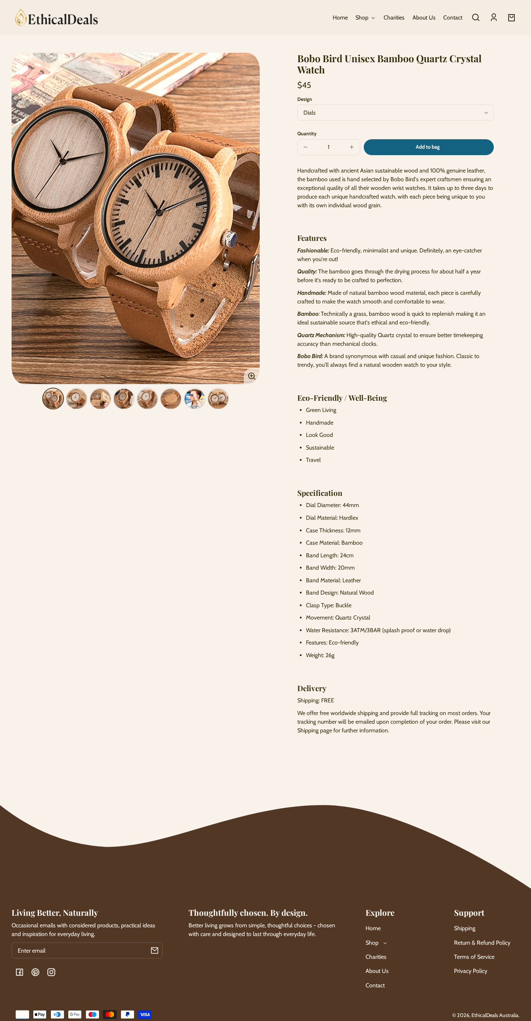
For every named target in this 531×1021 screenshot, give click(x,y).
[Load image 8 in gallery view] (218, 399)
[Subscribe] (155, 950)
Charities (376, 956)
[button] (476, 17)
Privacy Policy (470, 970)
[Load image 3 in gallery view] (100, 399)
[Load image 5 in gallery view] (147, 399)
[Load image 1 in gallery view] (53, 399)
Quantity (306, 133)
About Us (377, 970)
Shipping (464, 928)
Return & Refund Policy (482, 942)
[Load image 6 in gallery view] (171, 399)
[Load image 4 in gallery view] (124, 399)
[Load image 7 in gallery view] (195, 399)
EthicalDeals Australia (494, 1015)
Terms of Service (474, 956)
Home (373, 928)
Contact (375, 985)
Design (304, 99)
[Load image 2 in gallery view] (76, 399)
